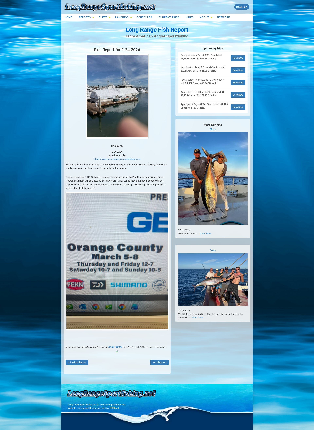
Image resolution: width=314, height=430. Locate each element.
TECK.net (114, 408)
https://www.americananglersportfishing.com (117, 159)
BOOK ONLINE (115, 347)
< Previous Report (77, 362)
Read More (205, 233)
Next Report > (160, 362)
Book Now (238, 58)
